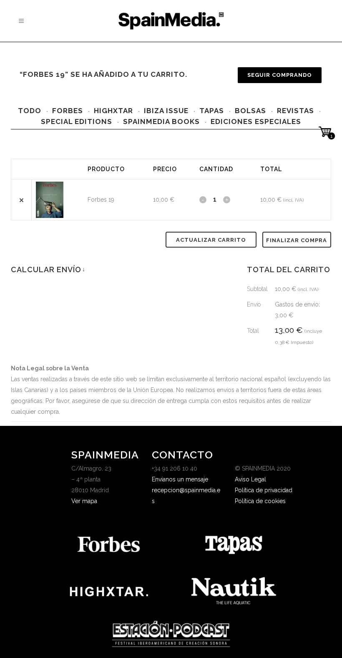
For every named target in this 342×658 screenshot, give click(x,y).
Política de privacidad (263, 490)
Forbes (67, 110)
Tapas (211, 110)
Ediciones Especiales (256, 121)
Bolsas (250, 110)
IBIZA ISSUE (166, 110)
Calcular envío (48, 269)
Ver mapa (84, 501)
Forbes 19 (101, 199)
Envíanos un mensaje (180, 479)
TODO (29, 110)
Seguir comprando (279, 75)
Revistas (295, 110)
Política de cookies (260, 501)
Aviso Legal (250, 479)
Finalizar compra (296, 240)
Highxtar (113, 110)
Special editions (76, 121)
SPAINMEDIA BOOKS (161, 121)
